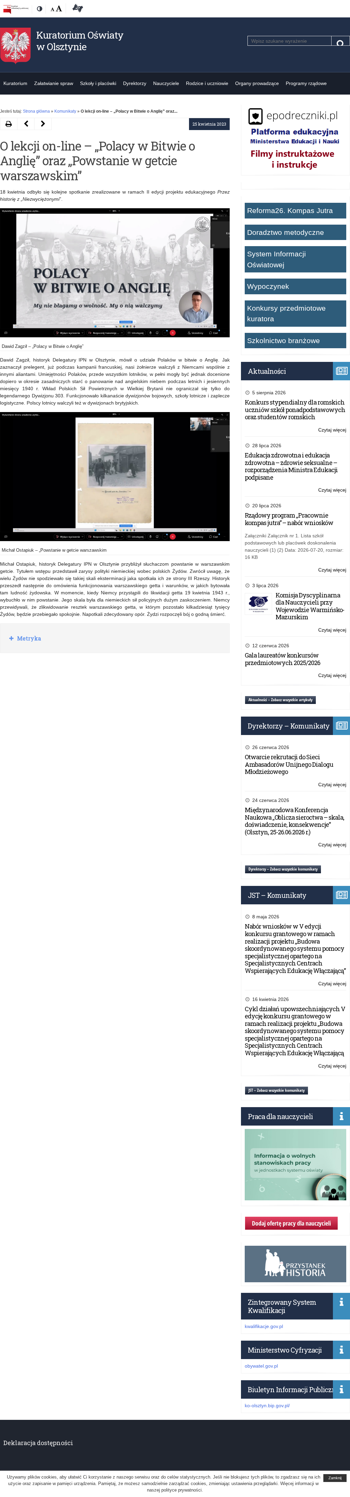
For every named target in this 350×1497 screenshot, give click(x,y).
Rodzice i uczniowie (207, 83)
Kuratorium (15, 83)
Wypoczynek (268, 286)
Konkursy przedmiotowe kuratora (286, 313)
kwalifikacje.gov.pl (264, 1326)
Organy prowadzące (257, 83)
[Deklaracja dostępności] (76, 9)
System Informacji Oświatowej (276, 259)
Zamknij (334, 1478)
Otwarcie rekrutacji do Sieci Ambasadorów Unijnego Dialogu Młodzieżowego (289, 764)
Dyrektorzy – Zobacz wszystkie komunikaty (283, 869)
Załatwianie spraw (53, 83)
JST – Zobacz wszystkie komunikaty (276, 1090)
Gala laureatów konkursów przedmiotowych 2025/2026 (282, 659)
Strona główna (36, 111)
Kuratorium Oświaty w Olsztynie (79, 41)
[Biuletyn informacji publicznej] (15, 9)
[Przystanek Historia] (295, 1278)
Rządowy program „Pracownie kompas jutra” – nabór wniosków (289, 519)
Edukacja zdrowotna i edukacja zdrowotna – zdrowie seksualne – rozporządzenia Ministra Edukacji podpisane (291, 466)
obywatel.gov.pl (261, 1366)
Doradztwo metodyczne (285, 232)
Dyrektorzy (134, 83)
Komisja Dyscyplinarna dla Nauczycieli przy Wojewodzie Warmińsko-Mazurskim (309, 606)
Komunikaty (65, 111)
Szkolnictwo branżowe (283, 340)
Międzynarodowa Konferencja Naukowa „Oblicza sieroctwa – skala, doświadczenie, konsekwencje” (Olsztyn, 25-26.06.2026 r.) (294, 821)
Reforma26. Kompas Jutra (290, 210)
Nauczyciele (166, 83)
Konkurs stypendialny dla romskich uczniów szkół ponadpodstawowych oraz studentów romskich (295, 409)
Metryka (28, 638)
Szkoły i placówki (98, 83)
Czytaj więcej (332, 430)
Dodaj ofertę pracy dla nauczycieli (291, 1223)
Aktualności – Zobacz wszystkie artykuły (280, 700)
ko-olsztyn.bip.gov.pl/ (267, 1405)
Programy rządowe (306, 83)
